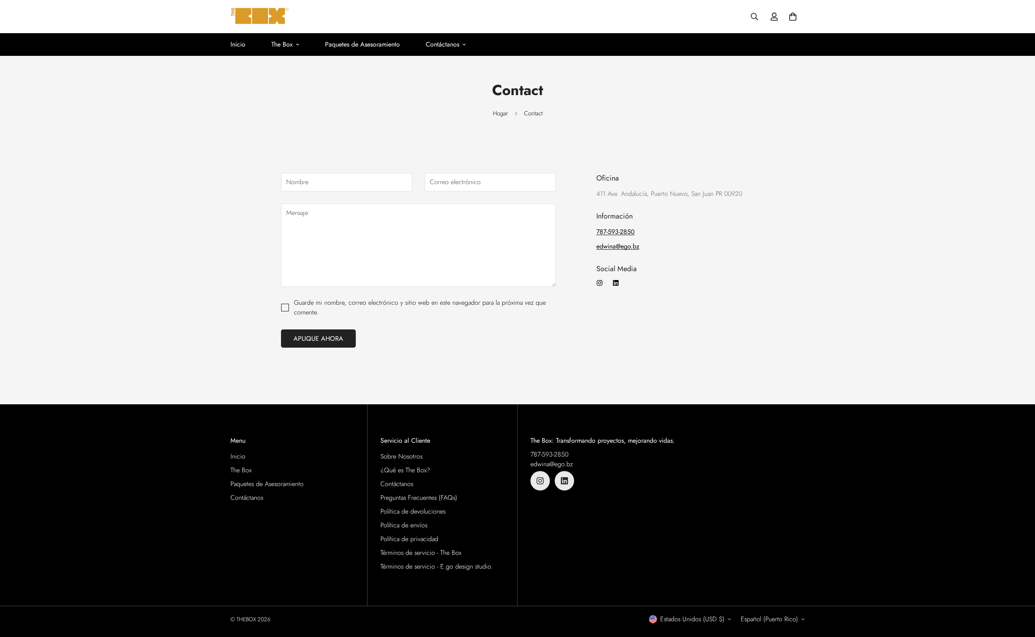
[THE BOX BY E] (259, 16)
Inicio (237, 44)
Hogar (500, 113)
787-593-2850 (549, 454)
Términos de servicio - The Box (420, 552)
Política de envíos (403, 525)
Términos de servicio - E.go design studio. (436, 566)
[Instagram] (599, 283)
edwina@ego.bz (551, 464)
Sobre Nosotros (401, 456)
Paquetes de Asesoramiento (362, 44)
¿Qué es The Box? (405, 470)
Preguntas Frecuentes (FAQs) (418, 497)
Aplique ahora (318, 338)
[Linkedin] (616, 283)
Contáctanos (442, 44)
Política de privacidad (409, 539)
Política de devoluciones (413, 511)
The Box (282, 44)
